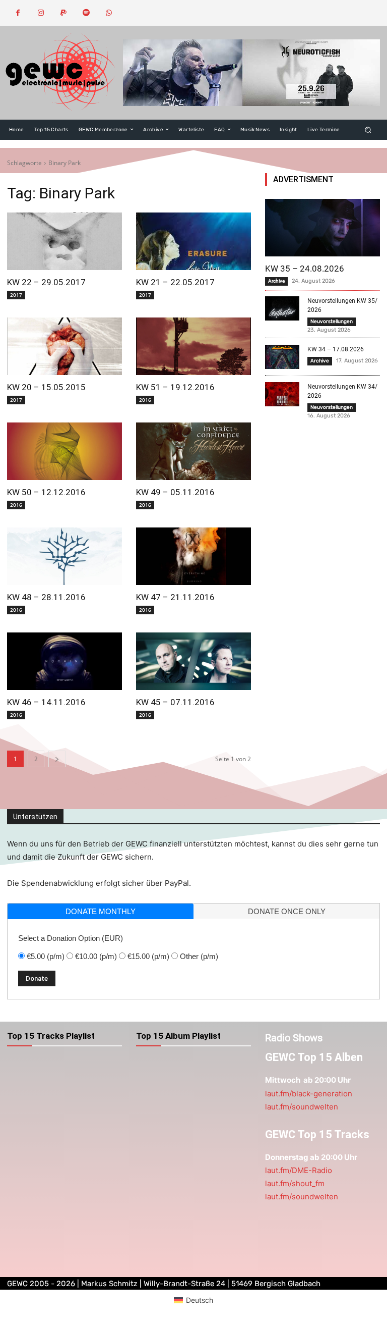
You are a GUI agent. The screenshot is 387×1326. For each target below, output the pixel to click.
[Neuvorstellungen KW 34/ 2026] (282, 394)
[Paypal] (63, 13)
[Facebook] (18, 13)
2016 (145, 399)
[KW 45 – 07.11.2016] (193, 661)
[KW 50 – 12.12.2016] (64, 451)
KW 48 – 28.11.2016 (46, 597)
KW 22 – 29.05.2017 (46, 282)
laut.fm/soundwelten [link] (301, 1106)
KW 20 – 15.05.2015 (46, 387)
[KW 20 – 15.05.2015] (64, 346)
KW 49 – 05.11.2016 (175, 492)
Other (199, 956)
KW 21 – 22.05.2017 (175, 282)
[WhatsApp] (108, 13)
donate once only (287, 911)
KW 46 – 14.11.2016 (46, 702)
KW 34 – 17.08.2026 (335, 349)
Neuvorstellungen (331, 322)
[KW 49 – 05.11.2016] (193, 451)
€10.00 (96, 956)
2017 (16, 294)
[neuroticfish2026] (251, 72)
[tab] (101, 911)
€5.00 (45, 956)
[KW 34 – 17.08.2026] (282, 357)
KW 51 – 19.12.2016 (175, 387)
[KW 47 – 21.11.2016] (193, 556)
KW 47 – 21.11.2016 (175, 597)
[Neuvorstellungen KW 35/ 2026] (282, 308)
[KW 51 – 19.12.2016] (193, 346)
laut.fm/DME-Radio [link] (298, 1170)
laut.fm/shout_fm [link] (295, 1183)
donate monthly (101, 911)
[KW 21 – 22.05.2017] (193, 241)
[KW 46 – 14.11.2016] (64, 661)
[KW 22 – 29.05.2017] (64, 241)
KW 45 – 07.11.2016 (175, 702)
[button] (368, 129)
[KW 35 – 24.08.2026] (322, 227)
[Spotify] (86, 13)
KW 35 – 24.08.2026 (304, 268)
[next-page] (57, 759)
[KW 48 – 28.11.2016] (64, 556)
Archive (276, 281)
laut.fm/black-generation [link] (308, 1093)
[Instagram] (40, 13)
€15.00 (148, 956)
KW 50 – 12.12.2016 (46, 492)
